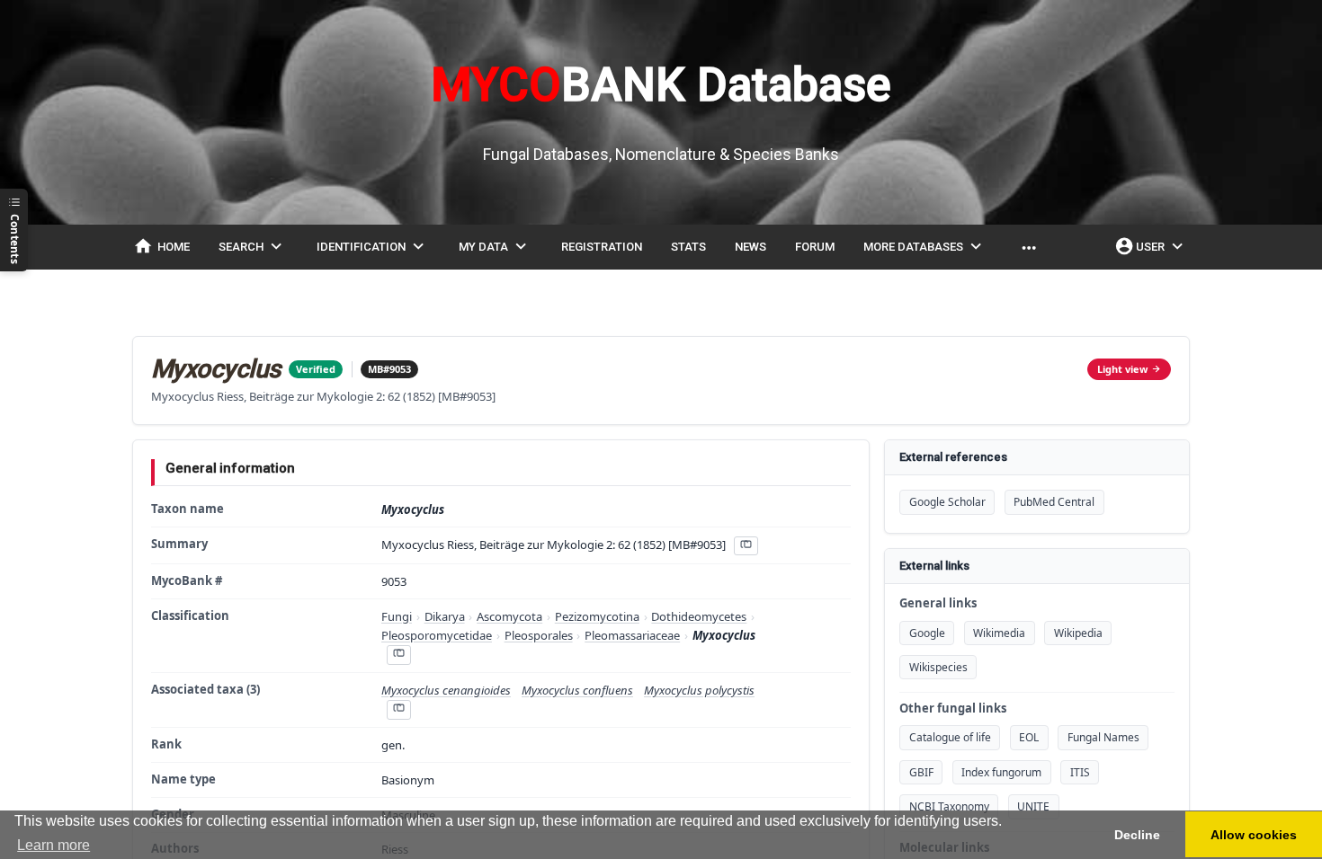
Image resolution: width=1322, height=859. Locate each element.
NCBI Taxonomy (949, 806)
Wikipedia (1078, 633)
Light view (1122, 369)
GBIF (921, 772)
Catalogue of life (950, 737)
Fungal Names (1103, 737)
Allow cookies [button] (1253, 835)
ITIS (1080, 772)
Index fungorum (1001, 772)
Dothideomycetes (698, 616)
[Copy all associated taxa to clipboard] (398, 709)
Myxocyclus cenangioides (446, 690)
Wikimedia (999, 633)
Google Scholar (947, 501)
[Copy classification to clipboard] (398, 654)
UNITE (1033, 806)
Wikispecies (938, 667)
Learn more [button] (53, 845)
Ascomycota (509, 616)
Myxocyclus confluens (577, 690)
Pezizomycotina (597, 616)
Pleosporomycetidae (436, 635)
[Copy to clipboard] (745, 545)
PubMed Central (1054, 501)
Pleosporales (539, 635)
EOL (1029, 737)
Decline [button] (1137, 835)
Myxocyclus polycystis (699, 690)
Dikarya (444, 616)
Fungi (396, 616)
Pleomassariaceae (632, 635)
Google (927, 633)
